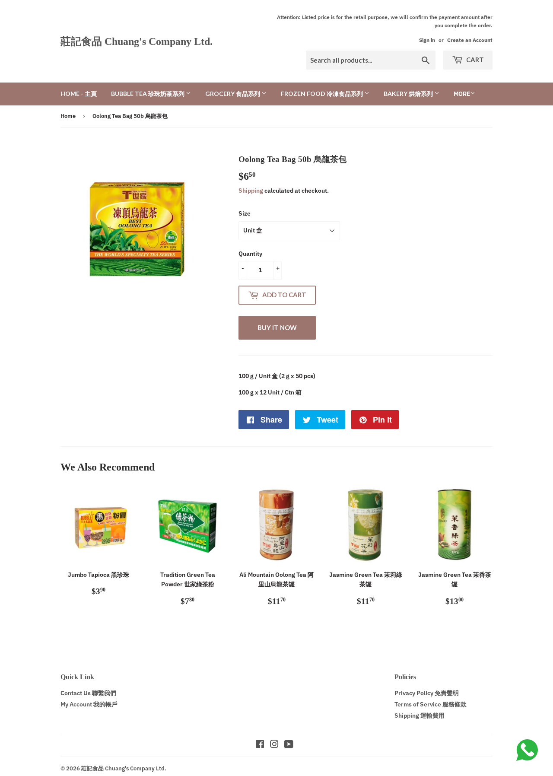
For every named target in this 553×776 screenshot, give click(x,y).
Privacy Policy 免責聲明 (426, 693)
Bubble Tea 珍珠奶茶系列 (148, 93)
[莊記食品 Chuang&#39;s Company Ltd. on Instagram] (274, 745)
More (462, 94)
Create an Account (470, 40)
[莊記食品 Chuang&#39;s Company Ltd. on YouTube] (288, 745)
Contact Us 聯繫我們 (88, 693)
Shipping (250, 190)
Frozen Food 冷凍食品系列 (322, 93)
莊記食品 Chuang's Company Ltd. (136, 41)
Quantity (250, 254)
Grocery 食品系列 (233, 93)
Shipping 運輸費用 (419, 715)
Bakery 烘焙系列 (409, 93)
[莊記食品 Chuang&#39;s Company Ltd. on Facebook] (259, 745)
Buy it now (277, 327)
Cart (474, 60)
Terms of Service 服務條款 (430, 704)
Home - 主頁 (78, 93)
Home (68, 116)
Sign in (427, 40)
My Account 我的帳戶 (89, 704)
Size (244, 213)
